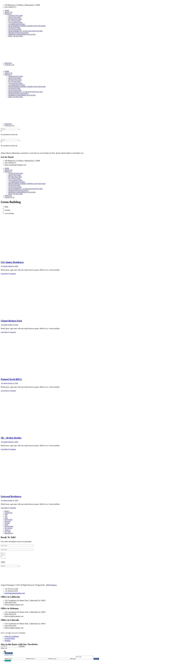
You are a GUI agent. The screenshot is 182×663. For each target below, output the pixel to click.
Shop (6, 514)
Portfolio (7, 523)
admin (4, 266)
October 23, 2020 (12, 266)
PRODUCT (8, 14)
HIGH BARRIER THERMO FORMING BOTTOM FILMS (27, 26)
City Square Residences (12, 262)
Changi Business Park (11, 320)
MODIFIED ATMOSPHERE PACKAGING (22, 34)
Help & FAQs (9, 533)
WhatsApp (8, 660)
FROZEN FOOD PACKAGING (18, 33)
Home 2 (7, 511)
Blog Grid (8, 521)
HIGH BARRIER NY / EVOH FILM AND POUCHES (25, 31)
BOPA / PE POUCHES (15, 36)
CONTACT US (9, 65)
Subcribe (21, 646)
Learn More (4, 273)
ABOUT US (8, 12)
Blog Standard (9, 526)
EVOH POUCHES (14, 27)
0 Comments (12, 273)
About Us (7, 530)
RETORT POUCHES (15, 19)
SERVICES (8, 63)
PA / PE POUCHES (14, 21)
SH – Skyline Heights (11, 438)
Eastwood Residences (11, 496)
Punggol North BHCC (11, 379)
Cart (6, 516)
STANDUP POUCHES (15, 15)
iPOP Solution (51, 585)
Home (6, 206)
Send (3, 562)
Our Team (8, 531)
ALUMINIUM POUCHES (16, 24)
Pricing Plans (8, 519)
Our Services (8, 528)
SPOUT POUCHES (14, 17)
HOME (7, 10)
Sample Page (8, 513)
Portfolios (7, 210)
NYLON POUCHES (14, 29)
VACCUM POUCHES (15, 22)
